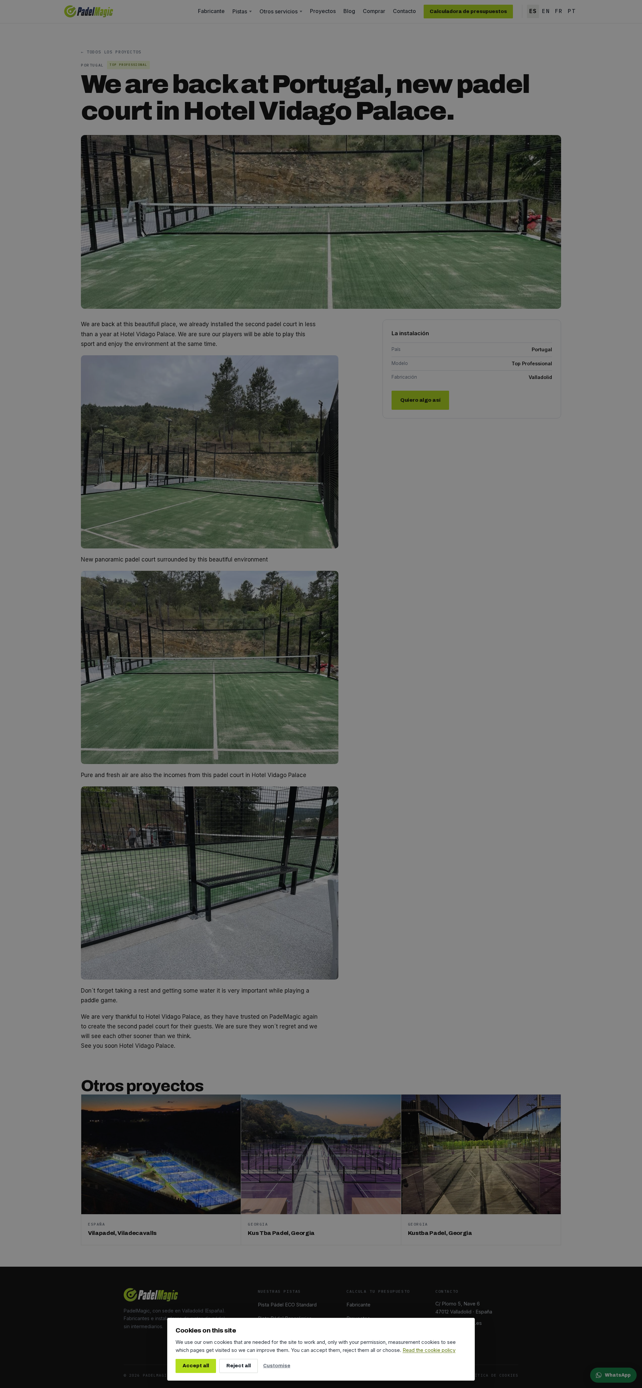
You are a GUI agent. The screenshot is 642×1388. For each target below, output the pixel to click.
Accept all (196, 1365)
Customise (276, 1365)
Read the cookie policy (429, 1350)
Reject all (238, 1365)
